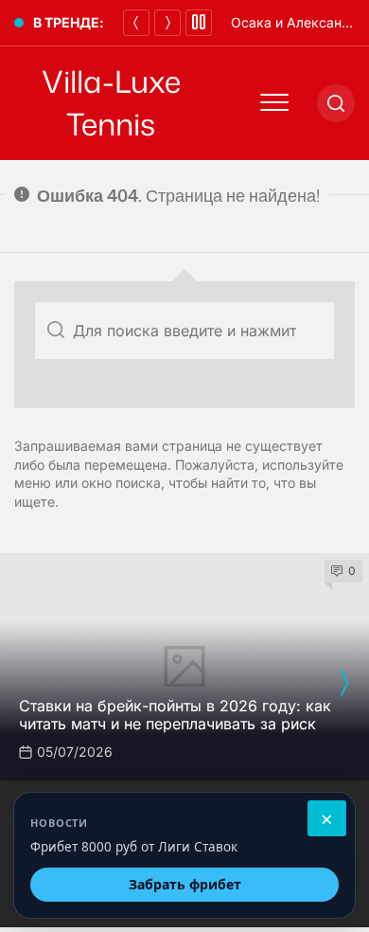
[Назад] (136, 22)
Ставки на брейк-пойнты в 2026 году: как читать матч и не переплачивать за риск (175, 714)
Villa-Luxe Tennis (111, 103)
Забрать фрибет (185, 884)
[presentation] (343, 683)
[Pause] (198, 22)
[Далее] (167, 22)
